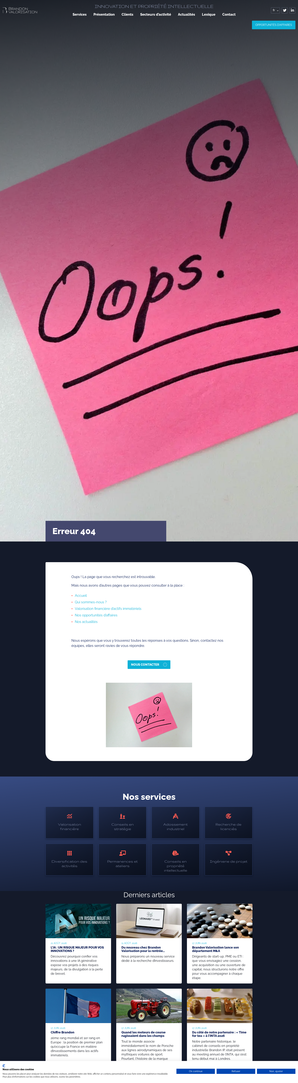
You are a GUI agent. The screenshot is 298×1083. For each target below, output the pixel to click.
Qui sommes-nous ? (91, 602)
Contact (229, 14)
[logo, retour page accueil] (20, 10)
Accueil (81, 595)
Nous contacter (145, 664)
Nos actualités (86, 622)
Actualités (186, 14)
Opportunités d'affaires (273, 25)
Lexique (208, 14)
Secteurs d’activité (155, 14)
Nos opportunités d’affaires (96, 615)
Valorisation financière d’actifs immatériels (108, 609)
